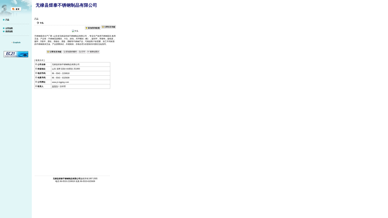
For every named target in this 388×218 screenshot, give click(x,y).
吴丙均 (55, 86)
